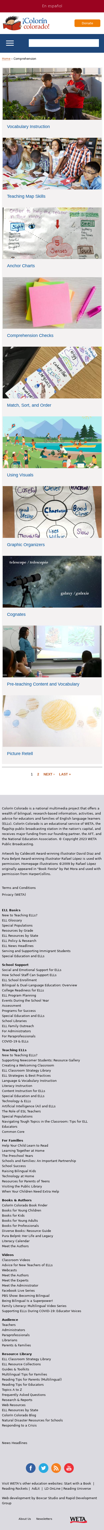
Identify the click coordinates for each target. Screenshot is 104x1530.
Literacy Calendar (16, 1241)
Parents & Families (16, 1345)
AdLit (36, 1488)
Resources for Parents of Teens (26, 1181)
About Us (25, 1519)
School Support (15, 965)
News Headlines (14, 1443)
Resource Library (17, 1354)
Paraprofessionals (16, 1335)
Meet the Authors (15, 1246)
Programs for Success (19, 1011)
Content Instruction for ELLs (23, 1091)
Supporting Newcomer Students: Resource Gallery (41, 1060)
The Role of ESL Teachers (21, 1111)
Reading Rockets (15, 1488)
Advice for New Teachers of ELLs (27, 1265)
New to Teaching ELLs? (19, 915)
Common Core (13, 1132)
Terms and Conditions (19, 888)
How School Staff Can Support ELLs (29, 975)
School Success (14, 1166)
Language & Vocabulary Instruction (29, 1081)
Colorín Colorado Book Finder (24, 1205)
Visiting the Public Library (22, 1186)
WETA (78, 1519)
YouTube (69, 1468)
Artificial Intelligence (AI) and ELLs (29, 1106)
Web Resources (14, 1405)
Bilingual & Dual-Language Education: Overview (39, 985)
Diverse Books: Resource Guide (26, 1231)
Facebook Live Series (18, 1290)
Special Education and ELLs (23, 956)
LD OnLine (52, 1488)
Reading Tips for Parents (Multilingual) (32, 1379)
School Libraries (14, 1021)
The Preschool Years (17, 1156)
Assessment (11, 1005)
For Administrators (16, 1031)
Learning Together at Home (23, 1150)
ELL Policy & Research (19, 941)
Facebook (31, 1468)
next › (49, 774)
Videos (8, 1255)
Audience (10, 1320)
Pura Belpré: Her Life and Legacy (27, 1236)
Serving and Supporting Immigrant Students (36, 951)
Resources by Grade (17, 930)
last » (65, 774)
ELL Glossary (12, 920)
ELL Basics (11, 910)
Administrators (13, 1330)
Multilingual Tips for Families (24, 1374)
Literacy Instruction (17, 1086)
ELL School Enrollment (19, 980)
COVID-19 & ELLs (15, 1041)
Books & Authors (17, 1200)
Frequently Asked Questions (24, 1395)
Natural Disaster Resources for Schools (32, 1420)
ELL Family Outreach (18, 1026)
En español (52, 6)
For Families (12, 1140)
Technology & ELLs (16, 1101)
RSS (56, 1468)
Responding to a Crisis (19, 1425)
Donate (87, 23)
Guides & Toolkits (15, 1369)
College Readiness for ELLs (23, 990)
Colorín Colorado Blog (19, 1415)
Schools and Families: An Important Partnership (39, 1161)
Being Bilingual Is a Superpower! (27, 1301)
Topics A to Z (12, 1390)
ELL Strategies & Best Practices (26, 1075)
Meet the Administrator (20, 1285)
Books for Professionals (20, 1226)
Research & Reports (17, 1400)
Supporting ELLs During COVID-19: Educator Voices (41, 1311)
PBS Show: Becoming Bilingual (26, 1296)
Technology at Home (18, 1176)
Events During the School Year (25, 1000)
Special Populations (17, 925)
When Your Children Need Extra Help (30, 1191)
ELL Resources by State (20, 935)
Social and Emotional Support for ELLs (31, 970)
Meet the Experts (15, 1280)
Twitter (43, 1468)
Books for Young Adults (20, 1220)
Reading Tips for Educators (23, 1384)
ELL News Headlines (18, 946)
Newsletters (44, 1519)
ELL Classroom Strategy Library (26, 1070)
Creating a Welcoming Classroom (28, 1065)
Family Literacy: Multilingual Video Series (34, 1306)
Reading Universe (77, 1488)
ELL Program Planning (19, 995)
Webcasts (9, 1270)
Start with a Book (77, 1483)
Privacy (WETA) (14, 894)
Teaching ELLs (14, 1050)
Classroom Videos (16, 1260)
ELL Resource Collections (21, 1364)
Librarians (9, 1340)
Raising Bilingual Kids (19, 1171)
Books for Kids (13, 1215)
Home (6, 58)
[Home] (26, 23)
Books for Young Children (21, 1210)
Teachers (9, 1325)
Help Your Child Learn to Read (25, 1145)
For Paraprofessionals (19, 1036)
